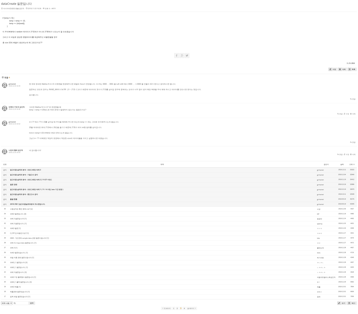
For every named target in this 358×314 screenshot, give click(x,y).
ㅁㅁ (318, 243)
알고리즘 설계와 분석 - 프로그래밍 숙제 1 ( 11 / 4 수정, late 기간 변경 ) (36, 189)
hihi (318, 238)
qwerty (319, 223)
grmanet (12, 84)
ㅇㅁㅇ (319, 233)
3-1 (318, 282)
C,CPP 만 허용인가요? (18, 233)
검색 (31, 303)
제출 (318, 287)
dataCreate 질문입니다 (16, 4)
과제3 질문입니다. (17, 214)
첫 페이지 (167, 308)
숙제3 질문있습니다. (17, 252)
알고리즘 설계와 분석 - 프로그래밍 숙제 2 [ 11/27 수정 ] (31, 179)
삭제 (344, 69)
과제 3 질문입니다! (17, 218)
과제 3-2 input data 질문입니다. (22, 243)
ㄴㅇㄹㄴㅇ (321, 267)
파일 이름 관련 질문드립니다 (20, 257)
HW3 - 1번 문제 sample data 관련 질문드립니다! (28, 238)
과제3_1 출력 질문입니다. (19, 282)
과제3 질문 (14, 228)
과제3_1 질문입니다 (17, 262)
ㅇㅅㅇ (319, 228)
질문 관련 (13, 184)
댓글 (353, 99)
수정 (334, 69)
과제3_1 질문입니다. (17, 267)
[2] (31, 209)
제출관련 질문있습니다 (18, 291)
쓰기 (343, 303)
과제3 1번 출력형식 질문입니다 (21, 277)
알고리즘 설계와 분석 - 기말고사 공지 (24, 175)
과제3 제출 (14, 287)
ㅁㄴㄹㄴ (320, 262)
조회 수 (352, 164)
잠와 (318, 297)
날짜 (342, 164)
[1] (25, 218)
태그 (353, 303)
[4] (25, 214)
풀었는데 (320, 248)
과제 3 (12, 248)
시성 (318, 209)
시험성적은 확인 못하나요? (20, 209)
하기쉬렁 (320, 257)
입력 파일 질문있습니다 (19, 296)
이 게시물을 (351, 63)
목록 (353, 69)
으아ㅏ (319, 292)
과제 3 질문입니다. (17, 223)
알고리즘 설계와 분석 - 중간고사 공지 (24, 194)
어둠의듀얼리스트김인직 (326, 277)
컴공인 (319, 219)
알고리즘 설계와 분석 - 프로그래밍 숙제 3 (25, 170)
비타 (318, 253)
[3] (26, 262)
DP (318, 214)
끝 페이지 (190, 308)
